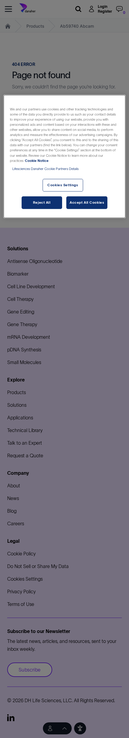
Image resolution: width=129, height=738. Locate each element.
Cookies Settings (62, 185)
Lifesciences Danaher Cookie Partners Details (45, 168)
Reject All (42, 202)
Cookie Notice (37, 160)
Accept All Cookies (87, 202)
